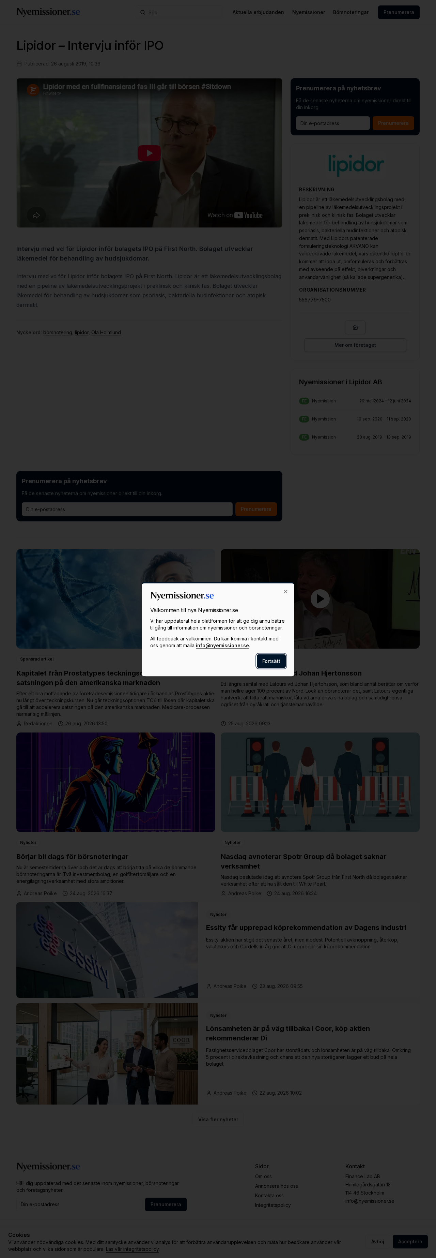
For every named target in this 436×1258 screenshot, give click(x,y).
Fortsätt (271, 661)
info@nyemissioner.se (222, 645)
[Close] (286, 591)
